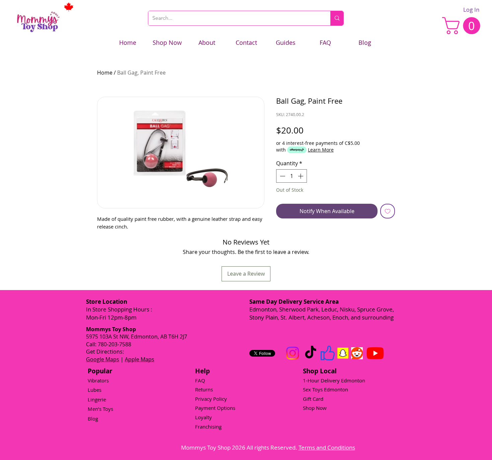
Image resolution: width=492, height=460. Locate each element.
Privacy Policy (211, 398)
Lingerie (97, 399)
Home (104, 72)
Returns (204, 389)
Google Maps (102, 359)
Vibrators (98, 380)
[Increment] (301, 176)
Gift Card (313, 398)
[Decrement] (281, 176)
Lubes (94, 389)
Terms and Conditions (327, 447)
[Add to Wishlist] (387, 211)
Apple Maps (139, 359)
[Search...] (336, 18)
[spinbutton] (291, 176)
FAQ (200, 380)
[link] (463, 25)
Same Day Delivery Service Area (294, 301)
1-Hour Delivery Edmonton (334, 380)
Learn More (321, 150)
